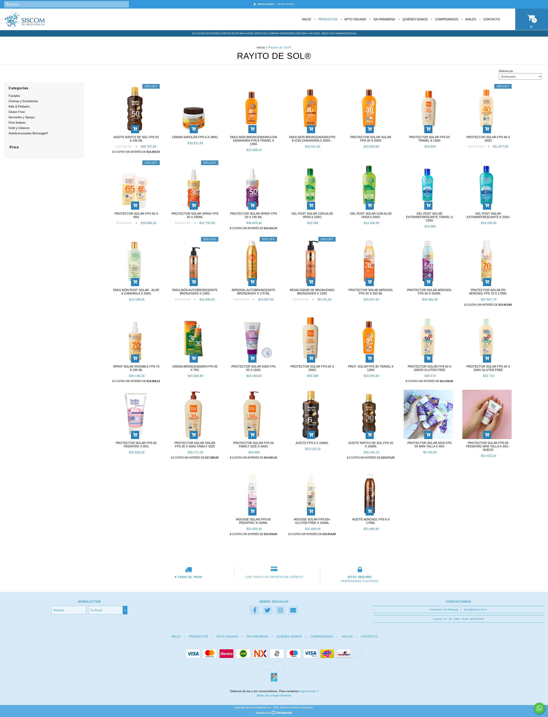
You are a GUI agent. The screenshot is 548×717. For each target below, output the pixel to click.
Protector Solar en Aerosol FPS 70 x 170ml (488, 291)
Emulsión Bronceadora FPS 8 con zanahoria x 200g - (312, 138)
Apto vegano (355, 19)
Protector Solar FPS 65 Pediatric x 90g (136, 444)
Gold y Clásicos (19, 128)
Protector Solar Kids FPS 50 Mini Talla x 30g (429, 444)
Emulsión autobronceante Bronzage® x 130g (194, 291)
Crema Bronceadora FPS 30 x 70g (194, 368)
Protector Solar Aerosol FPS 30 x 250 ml (370, 291)
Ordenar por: (506, 71)
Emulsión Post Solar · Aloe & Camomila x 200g (136, 291)
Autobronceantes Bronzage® (28, 133)
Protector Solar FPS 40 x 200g (488, 138)
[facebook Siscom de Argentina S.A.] (255, 610)
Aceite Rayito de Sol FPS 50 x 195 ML (136, 138)
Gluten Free (17, 112)
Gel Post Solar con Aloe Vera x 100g (312, 215)
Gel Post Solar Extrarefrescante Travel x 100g (429, 217)
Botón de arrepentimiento (274, 695)
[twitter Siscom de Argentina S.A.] (268, 610)
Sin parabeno (383, 19)
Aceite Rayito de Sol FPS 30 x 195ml (370, 444)
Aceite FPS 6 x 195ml (312, 443)
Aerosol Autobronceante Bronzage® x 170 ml (253, 291)
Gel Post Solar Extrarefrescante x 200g (488, 215)
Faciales (14, 95)
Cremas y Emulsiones (23, 101)
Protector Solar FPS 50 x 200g (312, 368)
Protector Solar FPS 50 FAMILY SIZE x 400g (253, 444)
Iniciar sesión (285, 4)
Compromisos (446, 19)
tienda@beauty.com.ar (475, 609)
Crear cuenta (266, 4)
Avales (470, 19)
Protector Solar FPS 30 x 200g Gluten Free (488, 368)
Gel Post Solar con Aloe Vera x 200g (371, 215)
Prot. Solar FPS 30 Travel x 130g (370, 368)
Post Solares (17, 122)
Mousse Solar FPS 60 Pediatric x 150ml (253, 521)
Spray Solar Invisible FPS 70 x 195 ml (136, 368)
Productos (327, 19)
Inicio (306, 19)
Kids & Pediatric (19, 106)
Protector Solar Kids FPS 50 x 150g (253, 368)
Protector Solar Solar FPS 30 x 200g (370, 138)
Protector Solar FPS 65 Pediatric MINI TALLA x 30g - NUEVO (488, 446)
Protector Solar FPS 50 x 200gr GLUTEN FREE (429, 368)
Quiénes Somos (415, 19)
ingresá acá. (308, 691)
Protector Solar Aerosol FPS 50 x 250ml (429, 291)
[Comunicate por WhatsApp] (539, 708)
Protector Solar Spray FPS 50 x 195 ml (253, 215)
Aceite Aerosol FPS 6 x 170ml (371, 521)
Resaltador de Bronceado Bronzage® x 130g (312, 291)
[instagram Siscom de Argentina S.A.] (280, 610)
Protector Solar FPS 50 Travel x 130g (429, 138)
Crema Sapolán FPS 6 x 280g (195, 137)
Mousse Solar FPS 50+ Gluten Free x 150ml (312, 521)
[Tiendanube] (274, 714)
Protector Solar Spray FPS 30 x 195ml (194, 215)
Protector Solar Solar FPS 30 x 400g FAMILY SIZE (194, 444)
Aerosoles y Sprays (22, 117)
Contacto (491, 19)
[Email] (293, 610)
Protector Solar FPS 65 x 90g (136, 215)
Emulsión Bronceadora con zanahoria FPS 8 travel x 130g (253, 140)
